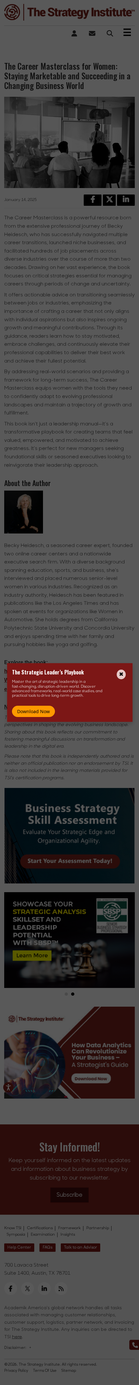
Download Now (33, 711)
